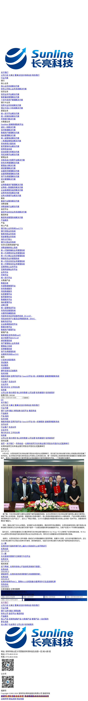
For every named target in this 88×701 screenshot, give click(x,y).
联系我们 (35, 75)
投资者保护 (50, 393)
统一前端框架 (38, 376)
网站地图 (20, 699)
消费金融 (17, 411)
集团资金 (32, 411)
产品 (3, 416)
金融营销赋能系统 (52, 376)
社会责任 (12, 624)
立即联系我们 (29, 600)
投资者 (3, 390)
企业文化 (4, 384)
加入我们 (4, 624)
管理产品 (35, 619)
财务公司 (4, 613)
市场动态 (19, 443)
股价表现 (12, 393)
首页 (3, 443)
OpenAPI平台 (27, 376)
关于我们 (4, 72)
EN (2, 400)
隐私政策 (12, 699)
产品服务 (4, 220)
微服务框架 (5, 376)
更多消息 (4, 622)
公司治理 (31, 393)
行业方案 (4, 78)
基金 (11, 411)
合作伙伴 (4, 379)
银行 (3, 411)
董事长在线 (19, 75)
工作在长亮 (15, 387)
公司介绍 (4, 75)
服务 (7, 416)
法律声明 (4, 699)
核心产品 (4, 619)
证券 (7, 411)
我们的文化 (5, 387)
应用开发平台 (16, 376)
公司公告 (4, 393)
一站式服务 (44, 619)
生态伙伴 (12, 382)
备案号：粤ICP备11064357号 (12, 696)
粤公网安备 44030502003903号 (36, 696)
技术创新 (4, 373)
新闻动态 (28, 75)
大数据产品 (26, 619)
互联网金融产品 (15, 619)
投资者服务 (40, 393)
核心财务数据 (22, 393)
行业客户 (4, 382)
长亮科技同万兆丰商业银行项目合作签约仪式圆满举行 (47, 443)
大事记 (11, 75)
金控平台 (24, 411)
